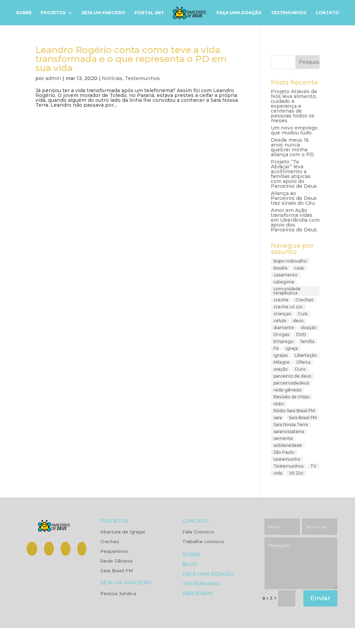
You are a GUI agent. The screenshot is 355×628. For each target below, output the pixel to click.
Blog (189, 564)
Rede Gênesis (116, 561)
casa (299, 268)
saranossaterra (289, 431)
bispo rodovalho (290, 261)
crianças (282, 313)
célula (280, 320)
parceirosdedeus (291, 383)
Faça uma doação (239, 12)
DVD (301, 334)
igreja (292, 348)
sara (278, 417)
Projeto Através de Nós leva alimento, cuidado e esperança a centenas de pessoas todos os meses (294, 106)
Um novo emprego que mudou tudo (294, 130)
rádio (279, 403)
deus (298, 320)
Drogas (281, 334)
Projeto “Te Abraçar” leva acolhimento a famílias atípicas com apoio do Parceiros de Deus (294, 174)
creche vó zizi (288, 306)
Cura (303, 313)
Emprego (284, 341)
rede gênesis (287, 389)
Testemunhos (288, 12)
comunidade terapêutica (287, 290)
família (307, 341)
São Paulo (284, 452)
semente (283, 438)
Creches (304, 299)
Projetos (53, 12)
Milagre (281, 362)
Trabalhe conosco (203, 541)
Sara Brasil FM (303, 417)
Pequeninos (114, 551)
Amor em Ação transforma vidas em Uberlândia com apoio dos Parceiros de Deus (295, 220)
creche (281, 299)
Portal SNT (149, 12)
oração (281, 369)
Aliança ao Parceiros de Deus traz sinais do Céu (294, 198)
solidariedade (288, 445)
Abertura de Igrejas (122, 532)
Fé (276, 348)
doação (309, 327)
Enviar (320, 598)
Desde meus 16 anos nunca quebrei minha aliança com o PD (292, 147)
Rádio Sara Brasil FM (294, 410)
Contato (327, 12)
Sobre (24, 12)
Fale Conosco (198, 532)
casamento (285, 274)
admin (53, 78)
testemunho (287, 459)
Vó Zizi (296, 473)
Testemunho (201, 584)
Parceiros (197, 593)
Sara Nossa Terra (291, 424)
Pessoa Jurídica (118, 593)
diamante (284, 327)
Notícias (112, 78)
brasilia (280, 268)
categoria (284, 281)
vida (278, 473)
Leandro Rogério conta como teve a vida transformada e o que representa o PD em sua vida (131, 58)
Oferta (303, 362)
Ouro (300, 369)
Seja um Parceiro (103, 12)
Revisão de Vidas (291, 396)
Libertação (306, 355)
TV (313, 466)
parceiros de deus (292, 376)
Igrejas (281, 355)
